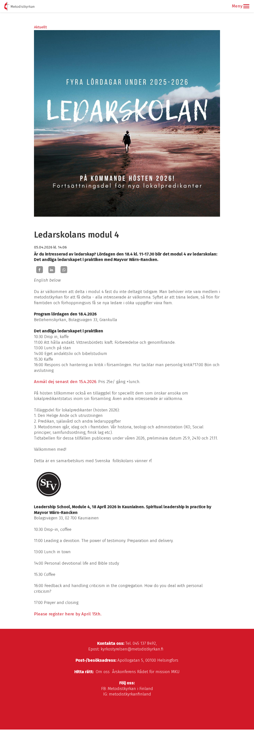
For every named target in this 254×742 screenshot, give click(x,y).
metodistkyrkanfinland (130, 694)
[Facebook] (39, 269)
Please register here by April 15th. (67, 614)
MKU (175, 671)
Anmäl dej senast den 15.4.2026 (65, 381)
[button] (246, 6)
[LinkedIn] (51, 269)
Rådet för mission (153, 671)
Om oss (103, 671)
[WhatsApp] (64, 269)
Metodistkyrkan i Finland (130, 688)
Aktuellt (40, 27)
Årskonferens (124, 671)
